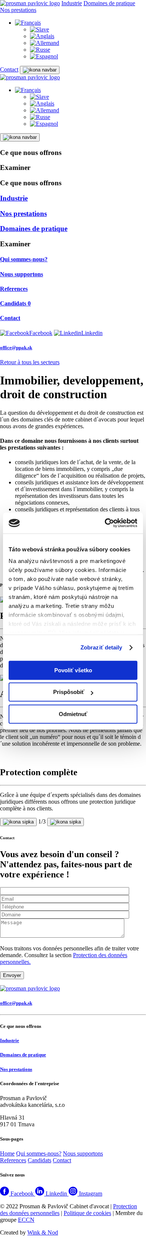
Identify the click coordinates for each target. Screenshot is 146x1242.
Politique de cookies (87, 1213)
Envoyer (12, 975)
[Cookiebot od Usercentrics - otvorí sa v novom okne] (105, 523)
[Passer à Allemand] (44, 43)
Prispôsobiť (68, 692)
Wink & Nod (42, 1232)
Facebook (40, 333)
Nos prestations (18, 10)
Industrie (71, 3)
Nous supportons (83, 1153)
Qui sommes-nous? (38, 1153)
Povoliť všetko (73, 670)
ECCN (26, 1220)
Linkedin (92, 333)
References (13, 1160)
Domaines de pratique (109, 3)
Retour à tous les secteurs (30, 362)
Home (7, 1153)
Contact (9, 69)
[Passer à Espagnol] (44, 56)
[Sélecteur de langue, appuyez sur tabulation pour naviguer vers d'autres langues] (28, 22)
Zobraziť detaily (101, 647)
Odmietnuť (73, 714)
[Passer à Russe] (40, 49)
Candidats (39, 1160)
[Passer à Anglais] (42, 36)
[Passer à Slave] (39, 29)
